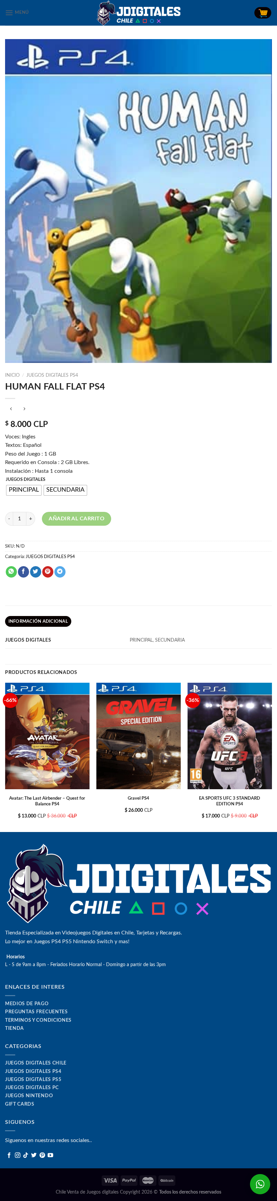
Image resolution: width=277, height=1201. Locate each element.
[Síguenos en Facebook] (9, 1155)
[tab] (38, 621)
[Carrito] (262, 13)
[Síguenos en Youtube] (50, 1155)
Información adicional (38, 621)
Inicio (12, 375)
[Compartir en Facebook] (23, 572)
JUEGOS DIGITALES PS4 (52, 375)
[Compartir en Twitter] (35, 572)
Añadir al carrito (76, 518)
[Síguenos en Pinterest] (42, 1155)
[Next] (272, 756)
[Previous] (5, 756)
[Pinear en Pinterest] (47, 572)
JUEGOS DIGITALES (25, 480)
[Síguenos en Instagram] (17, 1155)
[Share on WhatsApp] (11, 572)
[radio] (23, 490)
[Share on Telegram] (60, 572)
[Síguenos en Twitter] (33, 1155)
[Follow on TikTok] (25, 1155)
